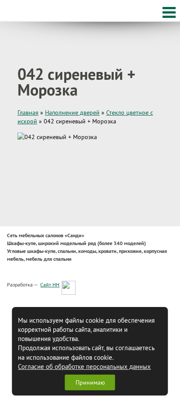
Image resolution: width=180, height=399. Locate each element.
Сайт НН (49, 284)
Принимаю (90, 382)
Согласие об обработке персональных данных (84, 366)
